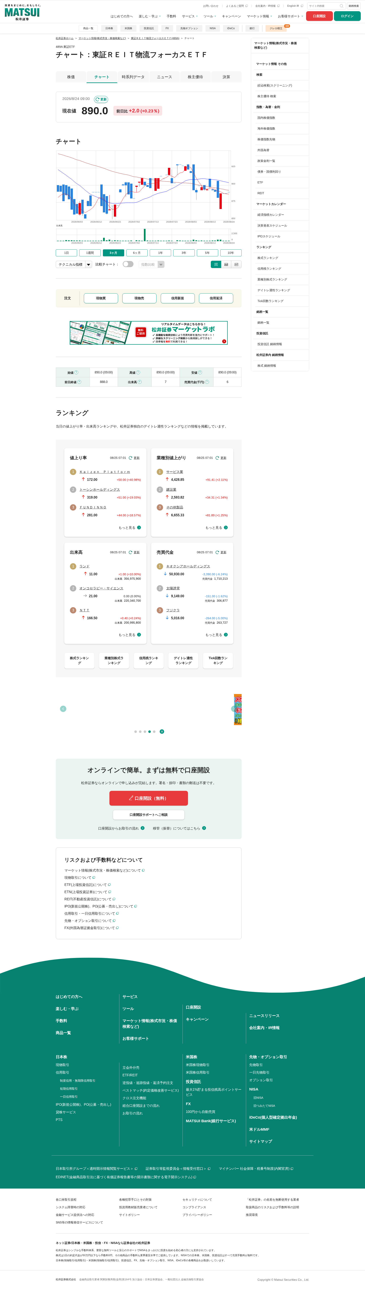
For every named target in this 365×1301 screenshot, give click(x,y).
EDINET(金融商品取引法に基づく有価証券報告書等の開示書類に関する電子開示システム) (124, 1177)
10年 (231, 252)
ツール (208, 16)
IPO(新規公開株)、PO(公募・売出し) (83, 1104)
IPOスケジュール (268, 236)
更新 (103, 99)
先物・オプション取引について (88, 920)
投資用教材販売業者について (138, 1207)
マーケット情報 (258, 16)
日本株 (109, 28)
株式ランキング (267, 258)
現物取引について (77, 877)
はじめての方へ (122, 16)
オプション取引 (261, 1080)
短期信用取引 (69, 1088)
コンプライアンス (194, 1207)
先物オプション (189, 28)
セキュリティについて (197, 1199)
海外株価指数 (266, 128)
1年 (160, 252)
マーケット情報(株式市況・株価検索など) (275, 45)
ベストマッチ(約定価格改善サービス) (151, 1090)
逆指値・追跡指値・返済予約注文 (148, 1083)
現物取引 (62, 1065)
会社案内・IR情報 (265, 5)
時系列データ (133, 77)
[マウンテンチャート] (226, 264)
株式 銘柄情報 (266, 365)
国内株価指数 (266, 117)
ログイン (347, 16)
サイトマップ (260, 1141)
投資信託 (149, 28)
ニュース (164, 77)
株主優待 (195, 77)
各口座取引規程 (66, 1199)
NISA (213, 28)
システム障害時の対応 (70, 1207)
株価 (71, 77)
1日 (66, 252)
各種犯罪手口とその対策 (135, 1199)
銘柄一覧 (263, 322)
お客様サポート (289, 16)
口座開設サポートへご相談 (149, 814)
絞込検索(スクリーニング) (274, 85)
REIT (260, 193)
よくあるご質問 (235, 5)
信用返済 (216, 298)
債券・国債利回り (269, 171)
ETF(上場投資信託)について (85, 885)
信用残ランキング (269, 268)
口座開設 (319, 16)
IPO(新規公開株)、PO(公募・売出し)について (98, 906)
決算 (226, 77)
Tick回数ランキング (270, 301)
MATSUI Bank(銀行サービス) (211, 1121)
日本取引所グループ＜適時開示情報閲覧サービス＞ (94, 1168)
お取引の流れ (133, 1113)
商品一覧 (88, 28)
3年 (184, 252)
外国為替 (263, 150)
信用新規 (177, 298)
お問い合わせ (210, 5)
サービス (188, 16)
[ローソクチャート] (216, 264)
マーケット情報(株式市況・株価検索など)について (102, 870)
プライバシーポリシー (197, 1214)
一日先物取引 (259, 1072)
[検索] (342, 6)
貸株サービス (66, 1112)
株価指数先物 (266, 139)
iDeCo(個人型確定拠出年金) (273, 1117)
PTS (59, 1120)
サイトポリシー (129, 1214)
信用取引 (62, 1072)
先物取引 (256, 1065)
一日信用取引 (69, 1096)
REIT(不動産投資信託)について (88, 899)
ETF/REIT (130, 1075)
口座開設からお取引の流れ (118, 828)
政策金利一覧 (266, 161)
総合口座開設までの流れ (141, 1105)
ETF (260, 182)
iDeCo (231, 28)
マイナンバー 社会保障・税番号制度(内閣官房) (254, 1168)
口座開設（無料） (152, 798)
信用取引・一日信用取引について (89, 913)
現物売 (139, 298)
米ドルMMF (259, 1129)
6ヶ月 (137, 252)
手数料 (171, 16)
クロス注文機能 (134, 1098)
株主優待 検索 (266, 96)
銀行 (252, 28)
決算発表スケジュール (272, 225)
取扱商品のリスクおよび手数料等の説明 (272, 1207)
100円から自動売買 (200, 1112)
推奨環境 (252, 1214)
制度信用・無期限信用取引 (77, 1080)
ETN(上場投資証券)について (85, 892)
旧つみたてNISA (264, 1105)
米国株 (128, 28)
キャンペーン (231, 16)
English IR (293, 5)
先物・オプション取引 (268, 1057)
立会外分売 (131, 1067)
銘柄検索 (354, 5)
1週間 (90, 252)
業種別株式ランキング (272, 279)
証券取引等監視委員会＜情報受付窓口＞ (176, 1168)
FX (167, 28)
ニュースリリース (264, 1016)
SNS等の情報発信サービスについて (79, 1222)
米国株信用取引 (198, 1072)
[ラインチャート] (236, 264)
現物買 (101, 298)
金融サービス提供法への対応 (75, 1214)
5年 (207, 252)
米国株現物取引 (198, 1065)
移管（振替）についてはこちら (176, 828)
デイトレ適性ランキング (273, 290)
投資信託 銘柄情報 (269, 344)
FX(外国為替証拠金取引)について (89, 928)
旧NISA (258, 1097)
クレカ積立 (276, 28)
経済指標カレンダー (270, 214)
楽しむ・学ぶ (148, 16)
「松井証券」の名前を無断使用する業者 (272, 1199)
